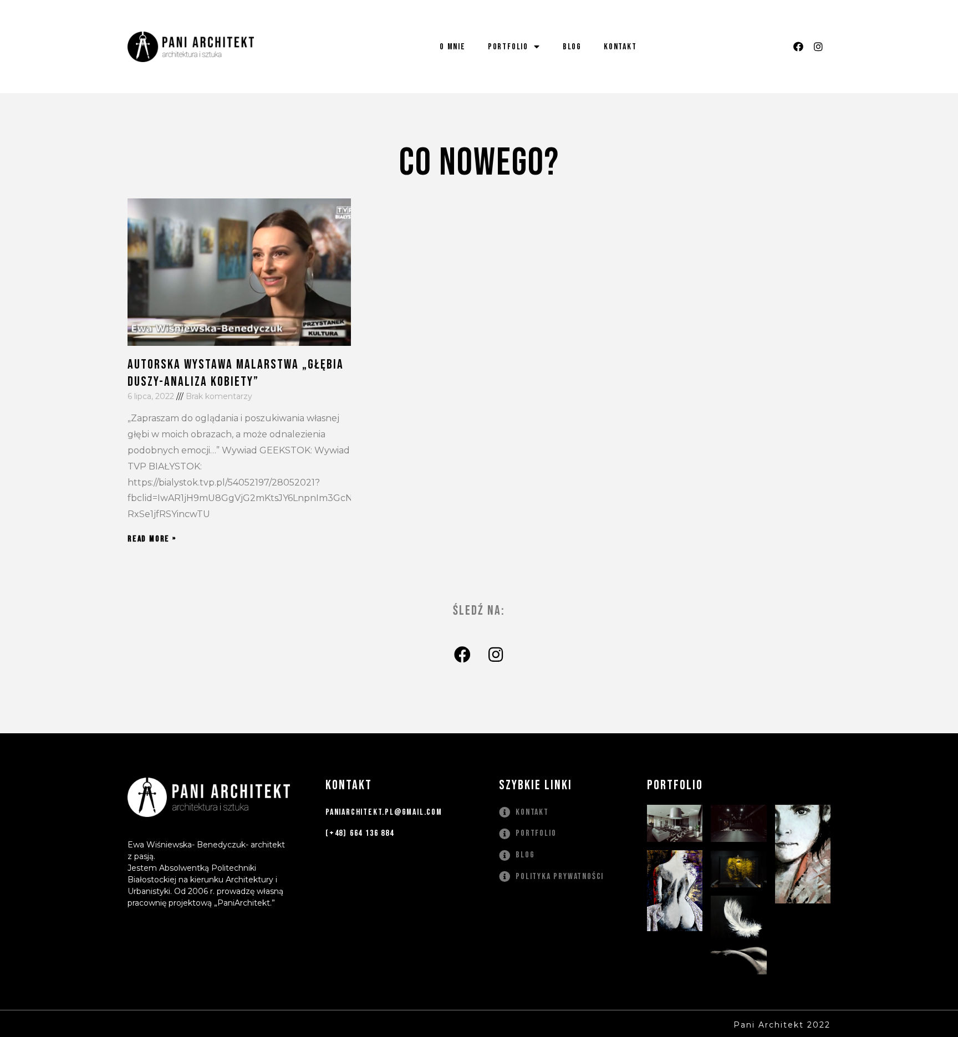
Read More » (152, 539)
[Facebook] (798, 47)
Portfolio (508, 47)
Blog (572, 47)
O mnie (453, 47)
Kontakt (620, 47)
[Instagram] (818, 47)
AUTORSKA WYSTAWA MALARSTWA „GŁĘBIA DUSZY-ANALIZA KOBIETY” (236, 373)
